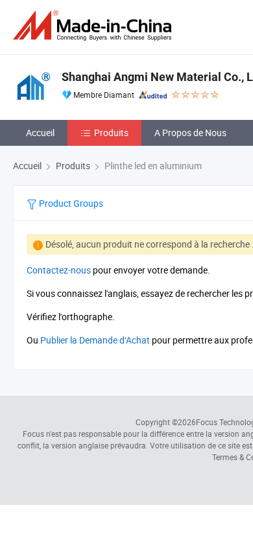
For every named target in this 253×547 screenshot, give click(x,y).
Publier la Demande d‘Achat (95, 340)
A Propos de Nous (190, 132)
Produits (111, 132)
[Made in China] (94, 25)
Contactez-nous (59, 270)
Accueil (40, 132)
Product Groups (70, 203)
